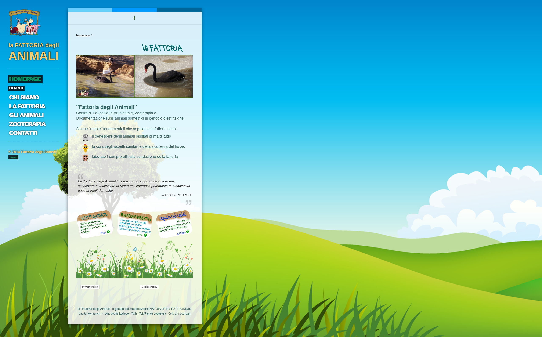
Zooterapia (27, 124)
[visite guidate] (94, 224)
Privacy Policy (90, 286)
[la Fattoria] (164, 48)
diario (16, 88)
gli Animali (26, 115)
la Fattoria (27, 106)
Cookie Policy (149, 286)
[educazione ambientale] (134, 224)
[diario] (174, 224)
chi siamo (24, 97)
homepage (25, 79)
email (13, 157)
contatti (23, 133)
